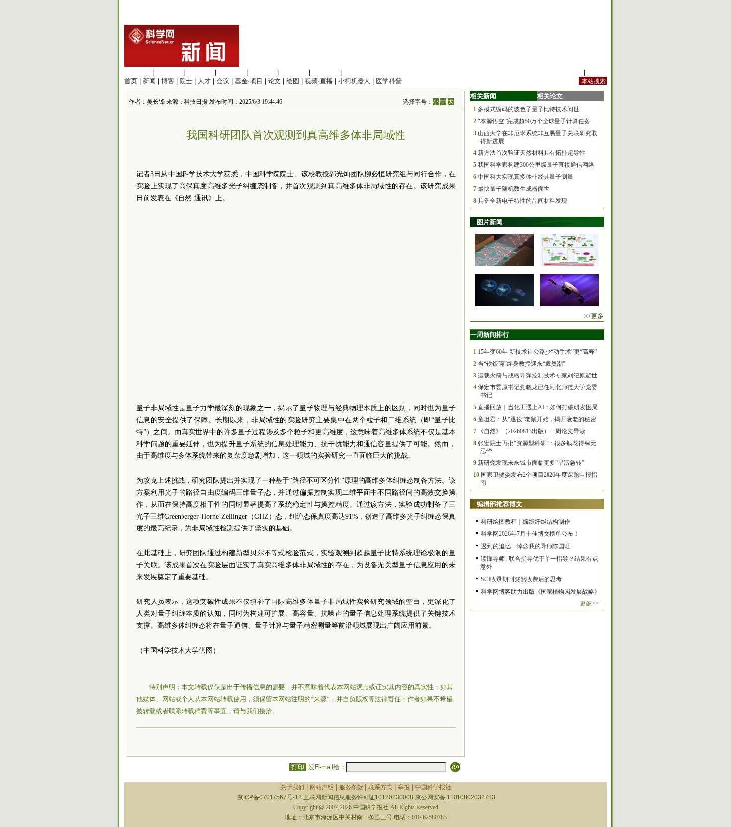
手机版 (597, 72)
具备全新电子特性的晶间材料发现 (522, 200)
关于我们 (292, 787)
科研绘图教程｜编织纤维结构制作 (525, 521)
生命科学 (137, 72)
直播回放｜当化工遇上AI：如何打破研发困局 (538, 407)
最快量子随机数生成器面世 (513, 188)
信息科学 (262, 72)
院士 (186, 81)
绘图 (292, 81)
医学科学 (169, 72)
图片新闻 (490, 222)
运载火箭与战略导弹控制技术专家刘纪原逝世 (537, 375)
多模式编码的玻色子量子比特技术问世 (528, 109)
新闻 (149, 81)
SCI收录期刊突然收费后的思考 (521, 579)
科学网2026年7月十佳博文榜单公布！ (530, 533)
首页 (130, 81)
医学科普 (389, 81)
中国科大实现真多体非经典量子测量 (525, 176)
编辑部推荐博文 (499, 504)
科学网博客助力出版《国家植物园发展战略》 (540, 591)
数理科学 (325, 72)
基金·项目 (249, 81)
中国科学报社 (433, 787)
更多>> (589, 603)
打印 (297, 767)
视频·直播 (319, 81)
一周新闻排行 (489, 334)
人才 (204, 81)
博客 (167, 81)
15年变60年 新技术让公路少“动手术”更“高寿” (537, 351)
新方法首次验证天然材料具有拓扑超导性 (531, 153)
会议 (222, 81)
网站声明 (322, 787)
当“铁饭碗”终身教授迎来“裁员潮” (521, 363)
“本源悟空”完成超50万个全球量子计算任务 (534, 121)
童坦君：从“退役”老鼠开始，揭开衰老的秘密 (537, 419)
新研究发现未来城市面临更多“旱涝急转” (531, 462)
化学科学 (200, 72)
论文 (274, 81)
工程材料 (231, 72)
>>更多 (594, 316)
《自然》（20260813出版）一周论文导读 (531, 431)
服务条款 (351, 787)
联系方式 (380, 787)
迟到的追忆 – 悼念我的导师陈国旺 (525, 546)
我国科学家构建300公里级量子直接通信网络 (536, 164)
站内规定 (569, 72)
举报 (404, 787)
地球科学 (294, 72)
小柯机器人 (354, 81)
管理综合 (356, 72)
